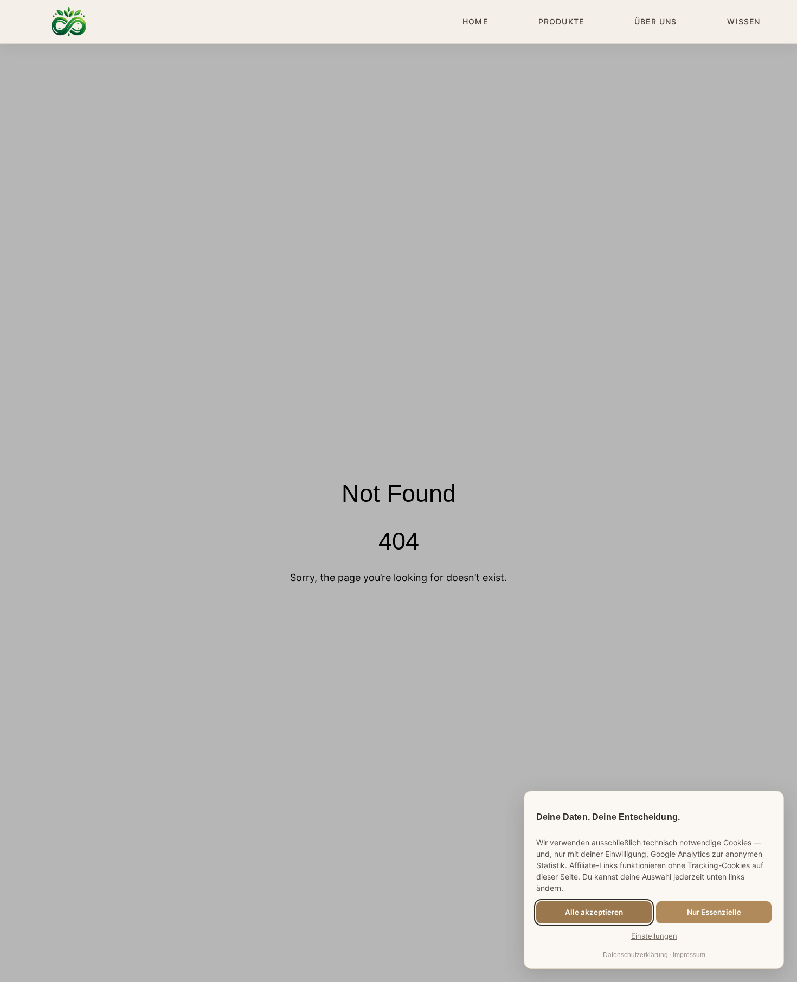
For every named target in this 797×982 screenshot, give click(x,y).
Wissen (743, 21)
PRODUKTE (561, 21)
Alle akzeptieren (594, 912)
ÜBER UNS (655, 21)
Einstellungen (654, 936)
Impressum (689, 955)
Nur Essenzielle (714, 912)
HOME (474, 21)
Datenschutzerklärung (635, 955)
